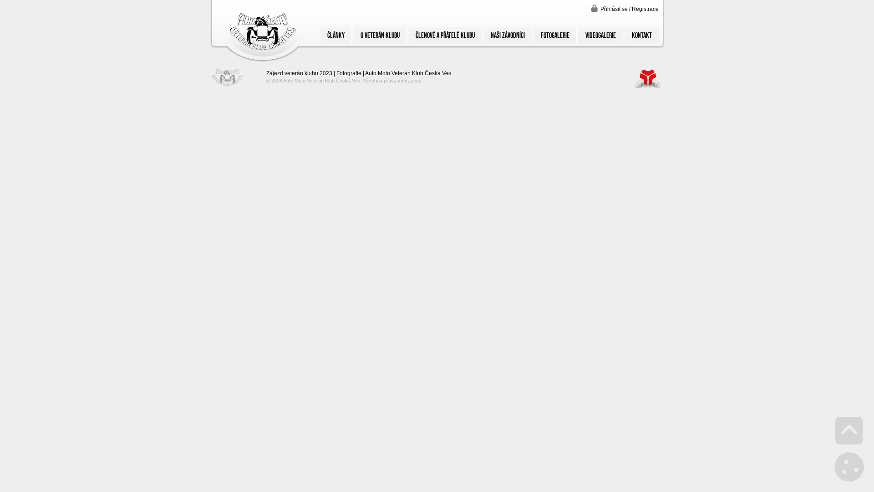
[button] (625, 8)
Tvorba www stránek (647, 78)
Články (336, 35)
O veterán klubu (380, 35)
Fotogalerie (555, 35)
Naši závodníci (508, 35)
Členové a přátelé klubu (445, 35)
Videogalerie (600, 35)
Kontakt (642, 35)
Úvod (262, 31)
